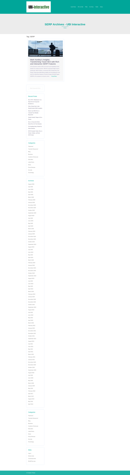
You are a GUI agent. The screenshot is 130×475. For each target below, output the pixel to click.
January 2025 (31, 233)
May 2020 (30, 380)
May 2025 (30, 223)
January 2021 (31, 359)
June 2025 (30, 220)
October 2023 (31, 273)
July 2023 (30, 281)
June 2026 (30, 189)
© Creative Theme (30, 472)
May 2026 (30, 192)
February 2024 (31, 262)
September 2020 (32, 370)
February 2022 (31, 325)
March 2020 (31, 383)
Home (65, 27)
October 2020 (31, 367)
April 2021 (30, 351)
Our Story (91, 6)
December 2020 (32, 362)
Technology (31, 172)
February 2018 (31, 391)
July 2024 (30, 249)
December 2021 (32, 330)
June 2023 (30, 283)
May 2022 (30, 317)
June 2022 (30, 315)
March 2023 (31, 291)
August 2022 (31, 309)
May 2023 (30, 286)
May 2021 (30, 349)
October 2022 (31, 304)
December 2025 (32, 205)
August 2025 (31, 215)
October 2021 (31, 336)
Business (30, 154)
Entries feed (31, 456)
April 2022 (30, 320)
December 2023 (32, 268)
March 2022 (31, 322)
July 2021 (30, 343)
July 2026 (30, 186)
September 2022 (32, 307)
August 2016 (31, 398)
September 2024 (32, 244)
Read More (54, 76)
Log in (29, 453)
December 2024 (32, 236)
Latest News (73, 6)
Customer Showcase (33, 157)
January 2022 (31, 328)
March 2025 (31, 228)
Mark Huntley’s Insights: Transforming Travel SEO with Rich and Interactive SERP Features (44, 62)
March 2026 (31, 197)
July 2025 (30, 218)
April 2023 (30, 288)
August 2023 (31, 278)
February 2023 (31, 294)
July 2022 (30, 312)
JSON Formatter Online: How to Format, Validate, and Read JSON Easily (35, 133)
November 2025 (32, 207)
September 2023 (32, 275)
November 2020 (32, 364)
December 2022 (32, 299)
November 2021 (32, 333)
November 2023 (32, 270)
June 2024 (30, 252)
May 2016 (30, 401)
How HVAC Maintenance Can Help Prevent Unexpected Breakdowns (34, 101)
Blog (29, 151)
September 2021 (32, 338)
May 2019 (30, 388)
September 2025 (32, 213)
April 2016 (30, 404)
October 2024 (31, 241)
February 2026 (31, 199)
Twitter (96, 6)
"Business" (30, 146)
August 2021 (31, 341)
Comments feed (32, 458)
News (29, 164)
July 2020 (30, 375)
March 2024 (31, 260)
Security (30, 170)
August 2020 (31, 372)
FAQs (86, 6)
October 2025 (31, 210)
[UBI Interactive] (38, 6)
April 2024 (30, 257)
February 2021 (31, 357)
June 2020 (30, 377)
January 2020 (31, 385)
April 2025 (30, 226)
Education (30, 159)
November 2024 (32, 239)
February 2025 (31, 231)
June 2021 (30, 346)
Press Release (31, 167)
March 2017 (31, 396)
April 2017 (30, 393)
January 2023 (31, 296)
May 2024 (30, 254)
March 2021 (31, 354)
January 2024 (31, 265)
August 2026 (31, 184)
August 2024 (31, 247)
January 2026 (31, 202)
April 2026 (30, 194)
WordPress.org (31, 461)
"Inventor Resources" (33, 149)
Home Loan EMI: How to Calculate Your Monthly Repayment (33, 112)
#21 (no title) (80, 6)
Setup (101, 6)
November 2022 (32, 302)
